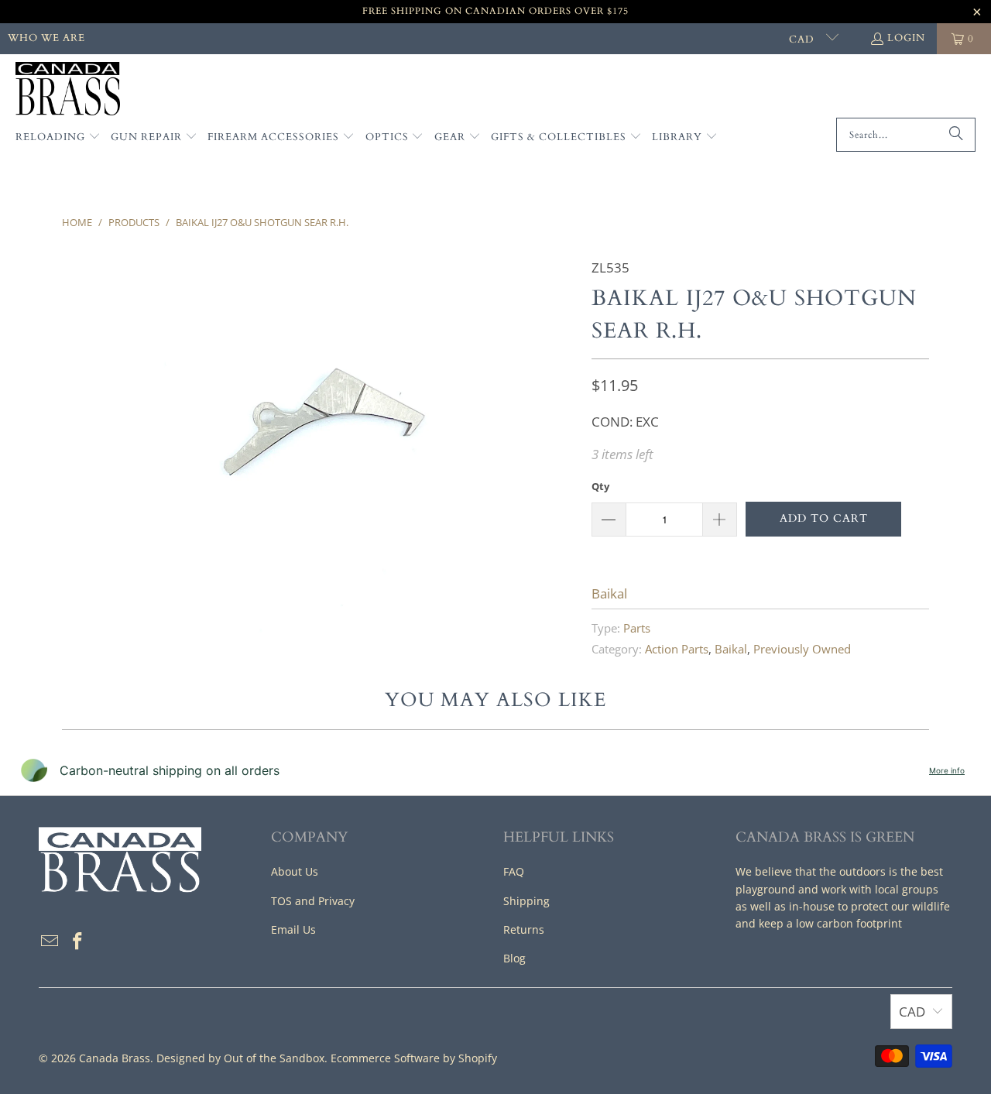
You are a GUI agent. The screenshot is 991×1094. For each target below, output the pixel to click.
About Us (294, 871)
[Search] (956, 135)
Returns (523, 929)
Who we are (46, 38)
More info (947, 770)
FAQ (513, 871)
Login (906, 38)
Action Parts (676, 649)
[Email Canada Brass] (50, 941)
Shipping (526, 900)
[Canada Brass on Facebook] (78, 941)
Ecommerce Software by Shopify (414, 1058)
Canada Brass (114, 1058)
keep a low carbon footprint (830, 923)
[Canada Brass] (67, 90)
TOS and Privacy (313, 900)
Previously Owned (802, 649)
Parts (636, 628)
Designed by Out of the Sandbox (240, 1058)
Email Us (293, 929)
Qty (600, 486)
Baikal (609, 593)
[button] (58, 138)
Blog (514, 958)
